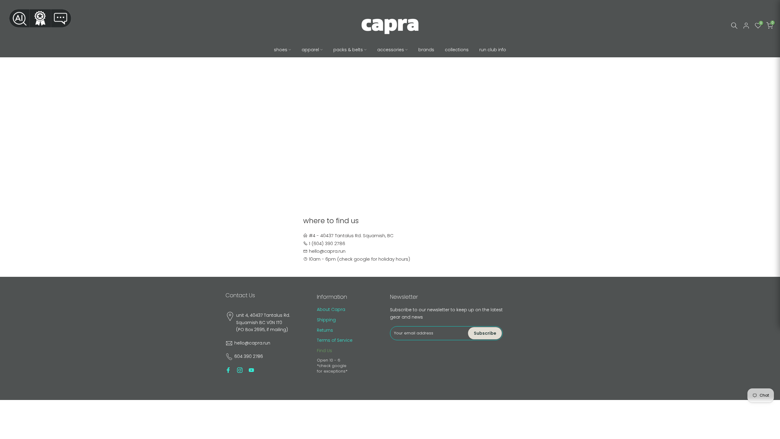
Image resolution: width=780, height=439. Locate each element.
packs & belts (348, 50)
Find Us (324, 351)
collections (457, 50)
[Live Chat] (61, 18)
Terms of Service (335, 340)
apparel (310, 50)
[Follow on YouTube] (251, 370)
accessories (390, 50)
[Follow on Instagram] (240, 370)
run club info (492, 50)
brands (426, 50)
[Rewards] (40, 18)
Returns (325, 330)
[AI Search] (19, 18)
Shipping (326, 320)
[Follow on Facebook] (228, 370)
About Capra (331, 309)
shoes (280, 50)
